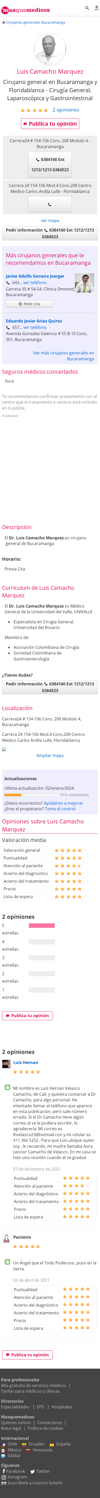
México (14, 1450)
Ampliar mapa (50, 755)
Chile (12, 1444)
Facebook (15, 1471)
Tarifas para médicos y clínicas (30, 1391)
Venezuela (43, 1450)
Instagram (17, 1477)
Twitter (43, 1471)
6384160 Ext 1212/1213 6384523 (50, 165)
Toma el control (60, 809)
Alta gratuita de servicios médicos (33, 1385)
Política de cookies (45, 1428)
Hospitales (62, 1407)
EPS (40, 1407)
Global (14, 1455)
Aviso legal (11, 1428)
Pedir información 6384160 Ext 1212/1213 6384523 (50, 233)
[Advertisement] (50, 470)
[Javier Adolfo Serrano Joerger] (84, 291)
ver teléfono (35, 282)
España (63, 1444)
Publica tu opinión (53, 123)
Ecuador (37, 1444)
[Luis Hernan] (6, 1067)
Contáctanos (49, 1422)
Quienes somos (16, 1422)
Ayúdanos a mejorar (63, 803)
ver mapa (50, 220)
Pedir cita (32, 303)
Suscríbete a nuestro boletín (35, 1483)
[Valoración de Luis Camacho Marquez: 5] (36, 110)
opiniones (66, 109)
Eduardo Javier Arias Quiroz (34, 321)
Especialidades (15, 1407)
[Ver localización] (50, 749)
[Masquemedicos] (25, 8)
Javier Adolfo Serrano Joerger (35, 276)
